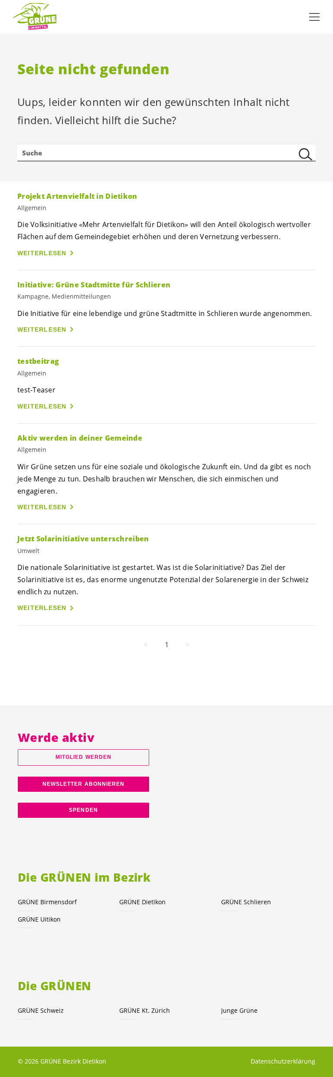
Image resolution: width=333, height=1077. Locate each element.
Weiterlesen (42, 253)
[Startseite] (34, 17)
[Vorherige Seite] (145, 644)
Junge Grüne (239, 1010)
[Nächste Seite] (187, 644)
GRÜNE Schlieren (246, 902)
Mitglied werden (83, 757)
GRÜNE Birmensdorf (47, 902)
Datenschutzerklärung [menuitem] (283, 1061)
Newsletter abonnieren (83, 784)
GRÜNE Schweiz (41, 1010)
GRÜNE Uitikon (39, 919)
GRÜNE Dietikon (142, 902)
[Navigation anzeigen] (314, 17)
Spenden (83, 810)
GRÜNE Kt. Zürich (144, 1010)
